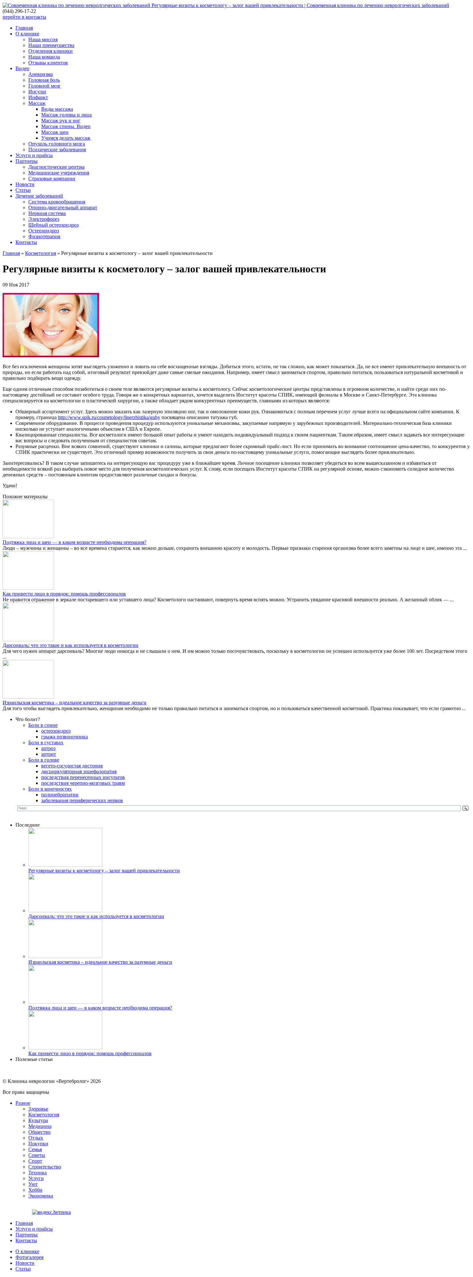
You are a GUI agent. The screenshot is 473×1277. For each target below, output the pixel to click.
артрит (48, 754)
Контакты (26, 242)
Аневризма (40, 74)
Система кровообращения (56, 201)
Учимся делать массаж (65, 138)
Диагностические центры (56, 167)
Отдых (35, 1138)
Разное (22, 1103)
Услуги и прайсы (34, 155)
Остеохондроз (43, 230)
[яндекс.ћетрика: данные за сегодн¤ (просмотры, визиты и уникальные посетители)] (51, 1212)
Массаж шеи (55, 132)
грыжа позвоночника (64, 736)
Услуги (36, 1178)
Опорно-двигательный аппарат (62, 207)
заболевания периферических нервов (82, 800)
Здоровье (38, 1109)
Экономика (40, 1195)
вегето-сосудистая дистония (72, 765)
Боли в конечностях (50, 789)
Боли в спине (43, 725)
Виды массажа (57, 109)
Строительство (44, 1166)
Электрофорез (43, 219)
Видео (22, 68)
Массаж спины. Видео (65, 126)
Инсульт (37, 91)
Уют (33, 1184)
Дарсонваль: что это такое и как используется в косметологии (70, 645)
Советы (36, 1155)
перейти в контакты (24, 17)
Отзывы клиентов (48, 62)
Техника (37, 1172)
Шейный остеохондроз (53, 225)
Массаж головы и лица (66, 114)
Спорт (35, 1161)
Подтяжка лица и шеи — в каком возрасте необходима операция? (74, 542)
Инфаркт (38, 97)
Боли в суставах (45, 742)
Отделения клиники (50, 51)
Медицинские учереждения (58, 172)
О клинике (27, 33)
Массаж (36, 103)
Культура (38, 1120)
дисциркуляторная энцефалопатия (78, 771)
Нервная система (47, 213)
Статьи (23, 190)
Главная (24, 28)
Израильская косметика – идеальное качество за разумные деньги (74, 702)
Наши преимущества (51, 45)
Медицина (39, 1126)
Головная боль (44, 80)
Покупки (38, 1143)
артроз (48, 748)
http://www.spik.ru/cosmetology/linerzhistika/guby (109, 417)
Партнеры (26, 161)
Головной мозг (44, 86)
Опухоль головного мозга (56, 143)
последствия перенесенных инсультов (83, 777)
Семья (35, 1149)
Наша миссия (43, 39)
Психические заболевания (57, 149)
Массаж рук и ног (60, 120)
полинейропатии (60, 794)
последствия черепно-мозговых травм (83, 783)
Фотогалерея (29, 1257)
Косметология (40, 253)
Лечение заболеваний (39, 196)
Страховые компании (51, 178)
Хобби (35, 1190)
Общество (39, 1132)
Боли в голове (43, 760)
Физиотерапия (44, 236)
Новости (24, 184)
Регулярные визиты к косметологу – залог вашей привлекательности (104, 870)
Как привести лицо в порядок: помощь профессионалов (64, 593)
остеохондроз (55, 731)
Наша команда (44, 57)
